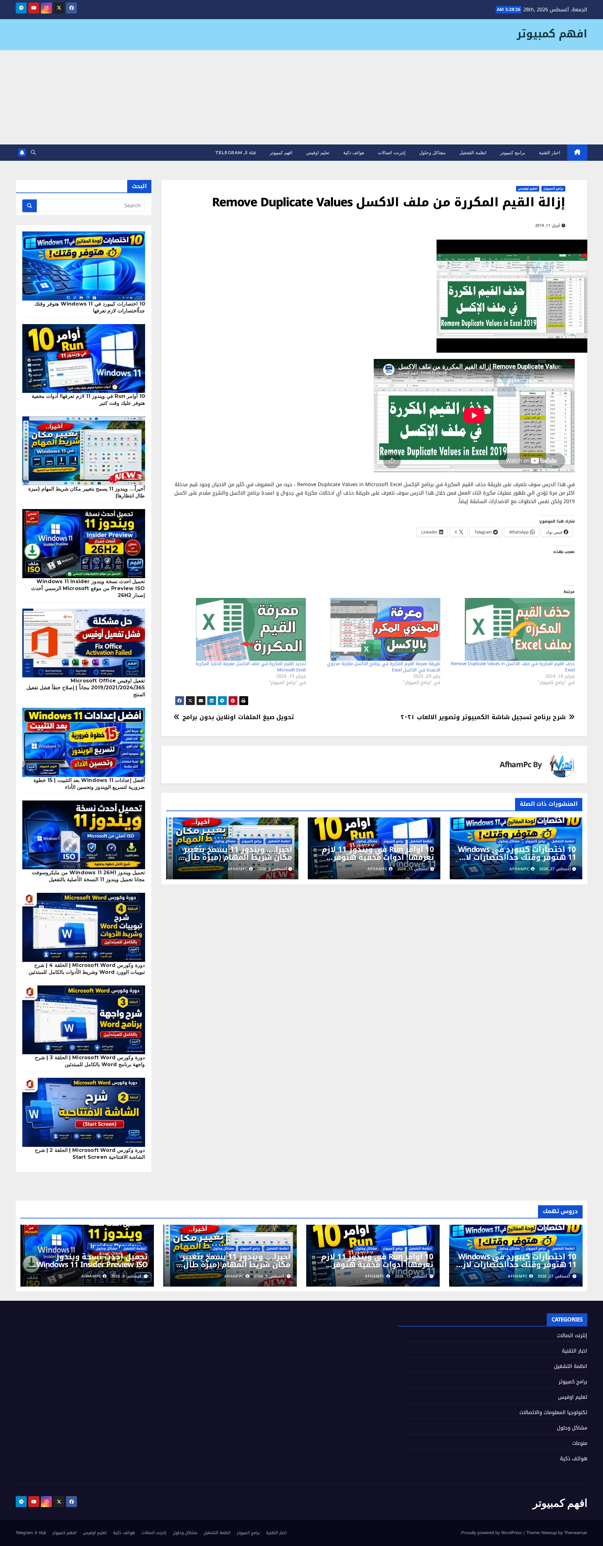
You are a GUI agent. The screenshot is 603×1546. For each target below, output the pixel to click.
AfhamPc (515, 765)
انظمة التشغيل (472, 152)
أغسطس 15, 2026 (411, 1276)
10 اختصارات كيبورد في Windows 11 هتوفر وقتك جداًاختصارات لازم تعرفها (516, 857)
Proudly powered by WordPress (492, 1533)
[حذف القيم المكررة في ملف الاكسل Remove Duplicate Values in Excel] (511, 629)
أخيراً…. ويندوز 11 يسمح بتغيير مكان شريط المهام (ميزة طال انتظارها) (237, 857)
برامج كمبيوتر (512, 152)
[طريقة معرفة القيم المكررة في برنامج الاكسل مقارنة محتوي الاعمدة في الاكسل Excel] (376, 629)
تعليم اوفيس (317, 152)
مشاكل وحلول (432, 152)
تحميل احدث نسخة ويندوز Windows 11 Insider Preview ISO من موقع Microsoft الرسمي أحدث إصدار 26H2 (88, 588)
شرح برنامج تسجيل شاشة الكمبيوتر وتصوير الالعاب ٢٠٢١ (483, 717)
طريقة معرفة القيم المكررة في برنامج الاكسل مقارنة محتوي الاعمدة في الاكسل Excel (383, 666)
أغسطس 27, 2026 (554, 1276)
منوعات (579, 1443)
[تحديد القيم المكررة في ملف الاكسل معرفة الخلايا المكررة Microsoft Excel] (241, 629)
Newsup (549, 1533)
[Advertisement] (301, 97)
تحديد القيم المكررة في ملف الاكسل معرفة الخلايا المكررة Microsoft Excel (251, 666)
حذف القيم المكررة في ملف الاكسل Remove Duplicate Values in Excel (513, 666)
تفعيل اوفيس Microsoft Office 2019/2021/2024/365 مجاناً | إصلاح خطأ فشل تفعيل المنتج (85, 687)
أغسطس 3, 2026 (126, 1276)
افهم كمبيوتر (552, 34)
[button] (33, 152)
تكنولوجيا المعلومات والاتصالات (553, 1412)
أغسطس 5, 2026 (269, 1276)
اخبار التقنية (549, 152)
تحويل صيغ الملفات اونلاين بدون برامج (238, 717)
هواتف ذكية (353, 152)
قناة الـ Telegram (235, 152)
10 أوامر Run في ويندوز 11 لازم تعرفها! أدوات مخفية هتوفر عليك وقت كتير (378, 857)
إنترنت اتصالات (391, 152)
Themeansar (575, 1533)
